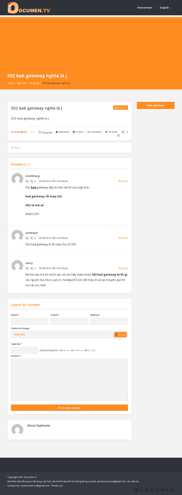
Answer (16, 355)
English (164, 7)
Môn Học (21, 83)
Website (95, 314)
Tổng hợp (34, 83)
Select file (19, 334)
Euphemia (63, 131)
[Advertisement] (91, 42)
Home (10, 83)
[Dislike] (123, 132)
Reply (125, 181)
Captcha (16, 343)
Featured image (20, 328)
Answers (96, 131)
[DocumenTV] (28, 8)
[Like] (119, 135)
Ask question (155, 105)
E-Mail (55, 314)
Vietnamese (144, 7)
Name (15, 314)
